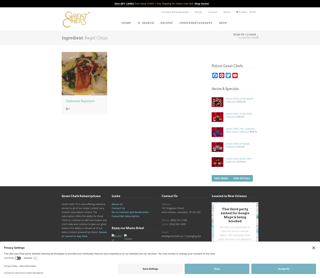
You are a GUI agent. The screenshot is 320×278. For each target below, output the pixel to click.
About (198, 12)
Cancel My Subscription (126, 216)
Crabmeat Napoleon (80, 101)
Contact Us (118, 208)
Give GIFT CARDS (124, 3)
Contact (213, 12)
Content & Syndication (175, 12)
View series (221, 178)
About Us (117, 204)
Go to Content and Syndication (130, 212)
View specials (241, 178)
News (227, 12)
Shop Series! (201, 3)
